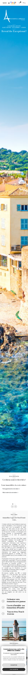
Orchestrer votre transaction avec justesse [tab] (16, 600)
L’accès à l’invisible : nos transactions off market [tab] (16, 607)
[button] (15, 506)
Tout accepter (14, 669)
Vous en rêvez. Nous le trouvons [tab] (15, 613)
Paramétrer (13, 665)
